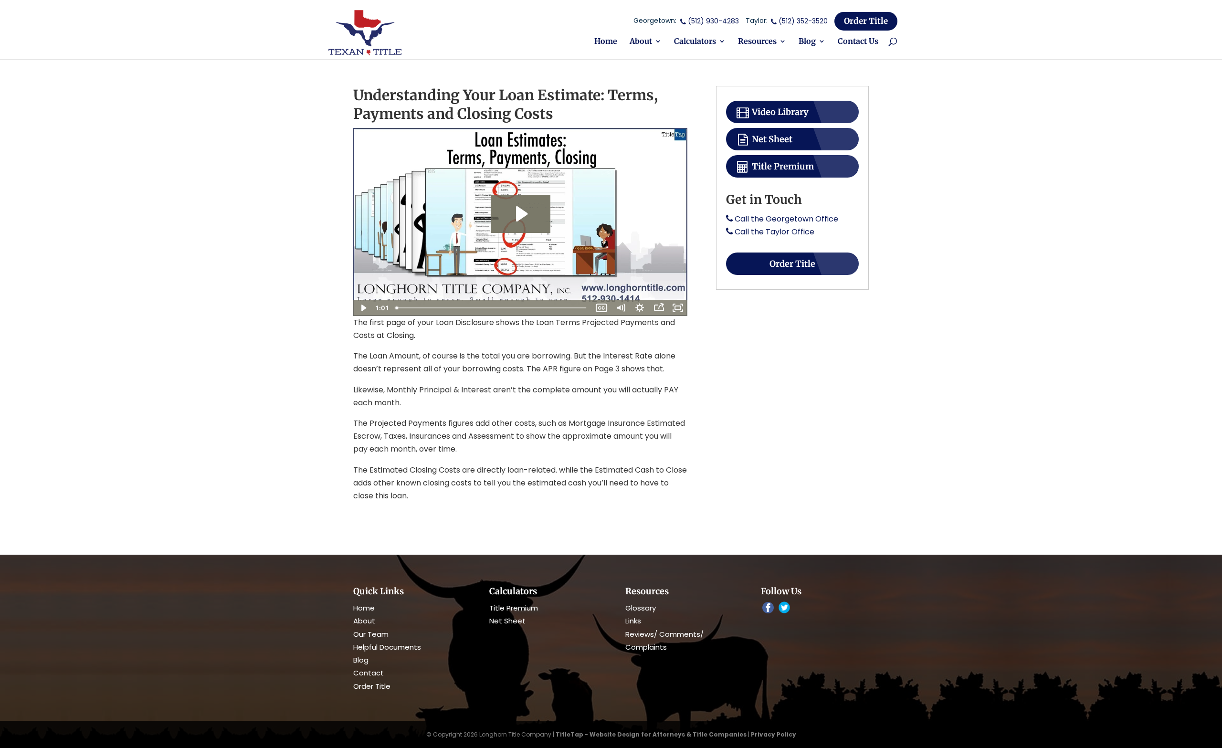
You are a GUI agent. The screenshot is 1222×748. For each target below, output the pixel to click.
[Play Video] (362, 308)
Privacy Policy (773, 734)
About (641, 42)
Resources (757, 42)
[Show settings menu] (639, 308)
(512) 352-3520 (803, 21)
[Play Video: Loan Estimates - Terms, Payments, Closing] (520, 214)
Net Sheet (771, 139)
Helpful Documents (387, 647)
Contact (368, 673)
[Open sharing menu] (658, 308)
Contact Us (858, 42)
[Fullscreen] (677, 308)
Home (605, 42)
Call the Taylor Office (774, 231)
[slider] (492, 308)
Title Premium (782, 166)
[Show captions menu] (601, 308)
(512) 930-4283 (713, 21)
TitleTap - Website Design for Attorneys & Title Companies (651, 734)
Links (633, 621)
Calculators (695, 42)
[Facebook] (768, 609)
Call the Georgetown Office (786, 218)
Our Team (371, 634)
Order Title (866, 21)
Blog (807, 42)
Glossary (640, 608)
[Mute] (620, 308)
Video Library (779, 111)
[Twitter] (784, 608)
